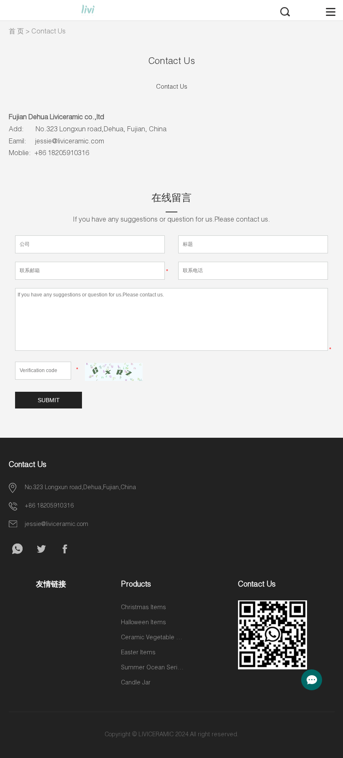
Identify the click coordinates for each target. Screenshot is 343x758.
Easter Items (138, 653)
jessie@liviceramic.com (56, 525)
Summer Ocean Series (152, 668)
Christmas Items (143, 608)
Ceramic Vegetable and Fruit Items (152, 638)
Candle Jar (136, 683)
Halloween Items (143, 623)
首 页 (16, 32)
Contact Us (48, 32)
